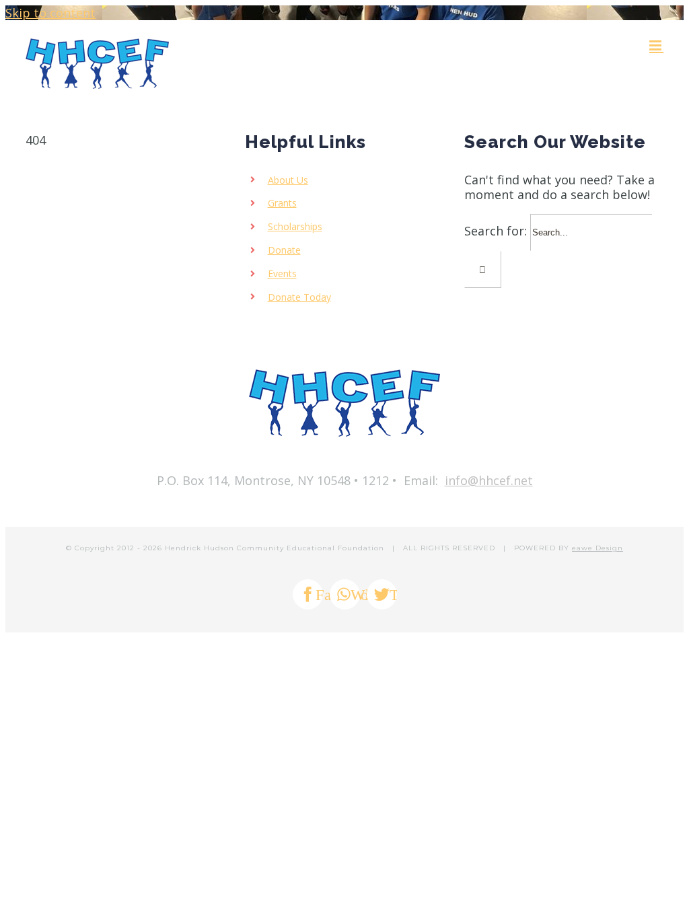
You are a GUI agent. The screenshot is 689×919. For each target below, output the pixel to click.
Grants (282, 202)
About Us (288, 180)
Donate (284, 250)
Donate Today (299, 297)
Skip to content (50, 13)
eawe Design (597, 548)
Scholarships (295, 226)
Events (282, 273)
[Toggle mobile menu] (656, 45)
